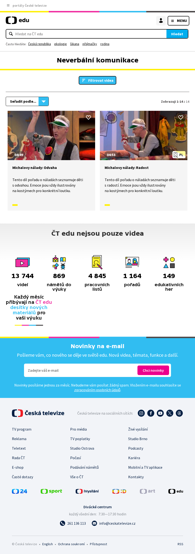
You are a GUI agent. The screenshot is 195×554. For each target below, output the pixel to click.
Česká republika (39, 44)
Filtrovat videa (100, 80)
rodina (104, 44)
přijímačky (90, 44)
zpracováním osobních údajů (97, 389)
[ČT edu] (17, 22)
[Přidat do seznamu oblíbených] (88, 117)
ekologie (60, 44)
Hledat (177, 33)
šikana (74, 44)
